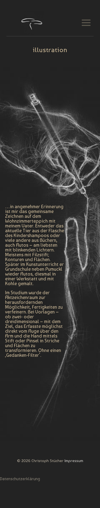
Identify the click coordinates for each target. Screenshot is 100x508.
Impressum (74, 460)
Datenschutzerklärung (20, 478)
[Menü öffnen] (86, 22)
